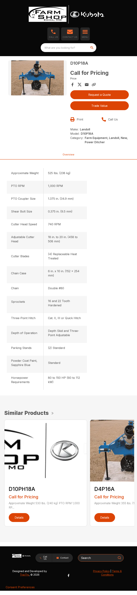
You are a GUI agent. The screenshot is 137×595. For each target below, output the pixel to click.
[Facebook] (68, 575)
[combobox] (68, 47)
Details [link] (19, 517)
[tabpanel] (37, 78)
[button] (53, 34)
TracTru (24, 574)
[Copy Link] (94, 84)
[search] (92, 48)
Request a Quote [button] (99, 94)
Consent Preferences (20, 587)
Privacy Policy (101, 571)
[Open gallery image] (37, 77)
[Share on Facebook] (72, 84)
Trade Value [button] (99, 105)
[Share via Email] (87, 84)
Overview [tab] (68, 154)
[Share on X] (79, 84)
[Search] (119, 557)
